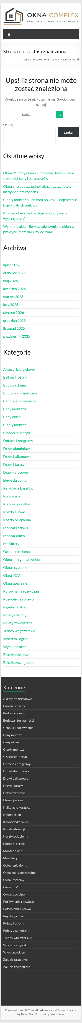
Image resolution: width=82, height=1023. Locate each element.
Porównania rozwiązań (21, 591)
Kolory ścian (13, 496)
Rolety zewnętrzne (17, 623)
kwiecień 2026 (14, 288)
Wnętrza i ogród (15, 638)
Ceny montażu (14, 409)
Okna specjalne (15, 583)
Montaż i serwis (15, 528)
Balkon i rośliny (15, 377)
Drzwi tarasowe (15, 472)
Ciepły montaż (14, 425)
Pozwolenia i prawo (18, 599)
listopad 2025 (14, 328)
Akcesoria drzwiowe (19, 369)
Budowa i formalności (20, 393)
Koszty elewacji (15, 512)
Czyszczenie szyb (16, 432)
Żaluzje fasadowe (16, 654)
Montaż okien (14, 535)
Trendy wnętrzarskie (19, 631)
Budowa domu (14, 385)
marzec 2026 (13, 296)
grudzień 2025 (14, 320)
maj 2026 (10, 281)
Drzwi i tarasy (14, 464)
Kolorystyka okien (17, 504)
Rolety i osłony (14, 615)
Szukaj (8, 124)
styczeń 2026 (13, 312)
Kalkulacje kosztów (18, 488)
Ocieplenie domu (16, 551)
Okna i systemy (15, 567)
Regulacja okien (15, 607)
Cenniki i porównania (19, 401)
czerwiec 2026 (14, 273)
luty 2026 (10, 304)
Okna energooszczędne (21, 559)
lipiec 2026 (11, 265)
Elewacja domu (15, 480)
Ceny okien (12, 417)
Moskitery (11, 543)
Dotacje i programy (18, 440)
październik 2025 (16, 336)
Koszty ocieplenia (17, 520)
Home (42, 59)
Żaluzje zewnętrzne (18, 662)
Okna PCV (11, 575)
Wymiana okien (15, 646)
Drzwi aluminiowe (17, 448)
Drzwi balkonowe (17, 456)
